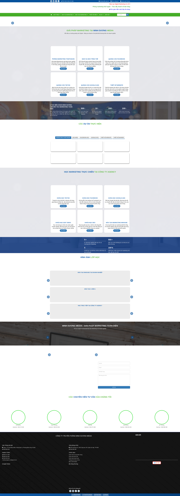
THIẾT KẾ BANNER (119, 137)
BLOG (100, 14)
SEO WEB (75, 137)
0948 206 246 (128, 427)
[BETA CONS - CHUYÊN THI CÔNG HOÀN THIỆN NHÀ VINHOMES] (116, 146)
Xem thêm (63, 68)
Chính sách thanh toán (74, 458)
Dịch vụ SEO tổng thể (90, 59)
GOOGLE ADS (95, 137)
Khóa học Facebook (90, 198)
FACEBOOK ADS (84, 137)
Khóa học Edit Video (63, 222)
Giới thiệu (56, 14)
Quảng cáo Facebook (116, 59)
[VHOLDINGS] (90, 158)
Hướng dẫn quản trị (104, 1)
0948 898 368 (164, 427)
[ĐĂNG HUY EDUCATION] (116, 158)
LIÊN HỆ (107, 14)
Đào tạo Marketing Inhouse (116, 222)
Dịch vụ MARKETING (67, 14)
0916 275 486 (21, 427)
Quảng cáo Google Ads (90, 85)
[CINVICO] (63, 158)
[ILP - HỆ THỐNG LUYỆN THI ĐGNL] (90, 146)
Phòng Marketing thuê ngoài (63, 59)
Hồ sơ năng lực (115, 1)
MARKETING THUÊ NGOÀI (63, 137)
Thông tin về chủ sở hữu (74, 459)
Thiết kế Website (116, 85)
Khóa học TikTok (63, 198)
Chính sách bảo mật (73, 456)
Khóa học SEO (90, 222)
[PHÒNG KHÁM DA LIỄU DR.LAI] (63, 146)
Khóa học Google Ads (116, 198)
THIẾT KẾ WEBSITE (106, 137)
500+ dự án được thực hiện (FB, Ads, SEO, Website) (83, 113)
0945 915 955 (57, 427)
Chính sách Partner (125, 1)
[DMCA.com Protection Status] (12, 481)
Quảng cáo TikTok (63, 85)
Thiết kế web (93, 14)
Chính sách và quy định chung (75, 454)
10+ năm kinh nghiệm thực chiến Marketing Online (97, 113)
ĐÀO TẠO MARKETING (81, 14)
